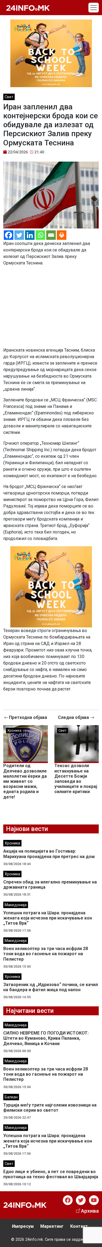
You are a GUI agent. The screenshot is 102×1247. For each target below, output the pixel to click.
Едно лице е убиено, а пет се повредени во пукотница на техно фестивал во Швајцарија (50, 1174)
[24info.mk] (28, 7)
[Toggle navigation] (93, 7)
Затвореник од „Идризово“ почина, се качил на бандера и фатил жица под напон (50, 987)
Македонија (16, 905)
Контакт (79, 1226)
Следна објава (74, 717)
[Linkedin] (30, 235)
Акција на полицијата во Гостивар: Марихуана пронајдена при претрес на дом (49, 854)
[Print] (61, 235)
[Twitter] (19, 235)
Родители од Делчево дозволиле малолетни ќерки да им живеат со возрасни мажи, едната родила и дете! (25, 781)
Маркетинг (52, 1226)
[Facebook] (8, 235)
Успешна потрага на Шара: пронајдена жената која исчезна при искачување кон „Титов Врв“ (47, 918)
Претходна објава (28, 717)
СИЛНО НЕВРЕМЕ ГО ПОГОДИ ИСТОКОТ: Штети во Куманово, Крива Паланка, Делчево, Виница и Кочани (46, 1038)
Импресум (23, 1226)
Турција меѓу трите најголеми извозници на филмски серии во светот (50, 1107)
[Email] (51, 235)
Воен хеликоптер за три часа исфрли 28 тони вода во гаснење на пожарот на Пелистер (45, 953)
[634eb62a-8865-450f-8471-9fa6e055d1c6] (51, 52)
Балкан (11, 1097)
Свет (9, 97)
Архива (90, 1211)
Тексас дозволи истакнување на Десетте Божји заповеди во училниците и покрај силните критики (75, 778)
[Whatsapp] (40, 235)
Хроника (14, 730)
